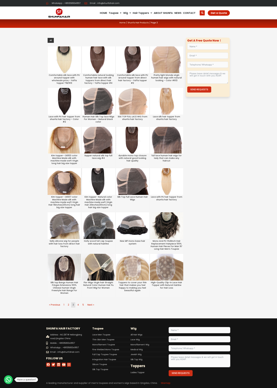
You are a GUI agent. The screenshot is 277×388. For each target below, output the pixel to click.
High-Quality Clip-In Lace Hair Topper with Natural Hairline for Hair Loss (166, 285)
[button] (202, 12)
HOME (103, 13)
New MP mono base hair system (132, 242)
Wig (125, 13)
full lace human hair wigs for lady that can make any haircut (166, 158)
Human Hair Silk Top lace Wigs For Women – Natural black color (98, 119)
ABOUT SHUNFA (163, 13)
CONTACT (189, 13)
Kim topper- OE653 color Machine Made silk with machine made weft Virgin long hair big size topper (64, 159)
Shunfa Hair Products (138, 22)
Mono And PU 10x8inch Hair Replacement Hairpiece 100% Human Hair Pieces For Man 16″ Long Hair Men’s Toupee (166, 245)
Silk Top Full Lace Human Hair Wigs (132, 198)
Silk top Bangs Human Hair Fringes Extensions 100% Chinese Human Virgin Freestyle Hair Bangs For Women (64, 287)
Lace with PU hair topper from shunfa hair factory (166, 198)
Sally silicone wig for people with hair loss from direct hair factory (64, 244)
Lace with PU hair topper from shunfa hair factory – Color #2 (64, 119)
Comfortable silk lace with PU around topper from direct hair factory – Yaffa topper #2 (132, 79)
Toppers (138, 365)
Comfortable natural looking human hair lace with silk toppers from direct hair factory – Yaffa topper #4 (98, 79)
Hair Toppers (141, 13)
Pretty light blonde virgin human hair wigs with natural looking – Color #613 (166, 78)
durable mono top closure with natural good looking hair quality (132, 158)
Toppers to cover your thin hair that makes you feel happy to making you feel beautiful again (132, 286)
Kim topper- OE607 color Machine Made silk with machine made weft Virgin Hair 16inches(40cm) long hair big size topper (64, 202)
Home (122, 22)
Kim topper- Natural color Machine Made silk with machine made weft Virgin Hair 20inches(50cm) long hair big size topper (98, 202)
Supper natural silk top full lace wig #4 (98, 157)
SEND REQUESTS (199, 89)
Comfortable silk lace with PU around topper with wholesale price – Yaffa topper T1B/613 (64, 79)
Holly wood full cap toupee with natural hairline (98, 242)
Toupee (113, 13)
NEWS (177, 13)
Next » (90, 304)
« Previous (54, 304)
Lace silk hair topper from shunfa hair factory (166, 118)
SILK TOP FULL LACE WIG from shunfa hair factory (132, 118)
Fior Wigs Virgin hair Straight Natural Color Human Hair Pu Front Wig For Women (98, 285)
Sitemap (165, 383)
